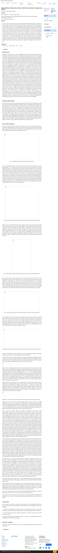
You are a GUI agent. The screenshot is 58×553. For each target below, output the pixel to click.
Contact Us (45, 3)
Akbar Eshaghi (4, 14)
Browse (7, 3)
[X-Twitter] (43, 548)
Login (50, 3)
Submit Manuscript (30, 3)
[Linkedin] (46, 548)
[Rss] (49, 548)
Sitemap (3, 546)
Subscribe (49, 544)
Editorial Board (5, 540)
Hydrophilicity (5, 45)
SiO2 (17, 45)
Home (3, 3)
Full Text (5, 49)
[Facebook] (40, 548)
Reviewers (39, 3)
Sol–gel (20, 45)
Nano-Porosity (12, 45)
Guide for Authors (21, 3)
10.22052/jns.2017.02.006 (8, 19)
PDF (49, 20)
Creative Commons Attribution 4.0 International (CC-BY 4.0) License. (31, 543)
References (6, 529)
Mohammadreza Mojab (15, 14)
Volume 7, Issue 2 (53, 9)
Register (54, 3)
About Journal (5, 539)
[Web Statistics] (27, 546)
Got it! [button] (55, 551)
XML (47, 18)
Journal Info (14, 3)
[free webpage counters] (30, 548)
